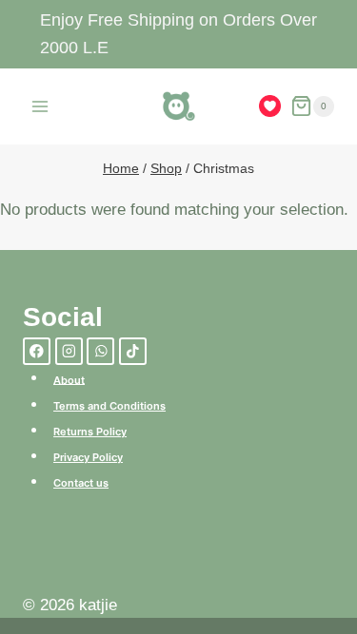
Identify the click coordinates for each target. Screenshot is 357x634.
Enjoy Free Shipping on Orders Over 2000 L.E (178, 33)
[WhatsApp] (100, 351)
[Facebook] (36, 351)
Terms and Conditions (109, 406)
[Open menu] (40, 106)
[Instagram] (69, 351)
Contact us (81, 483)
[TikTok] (133, 351)
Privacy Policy (88, 457)
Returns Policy (90, 431)
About (69, 379)
